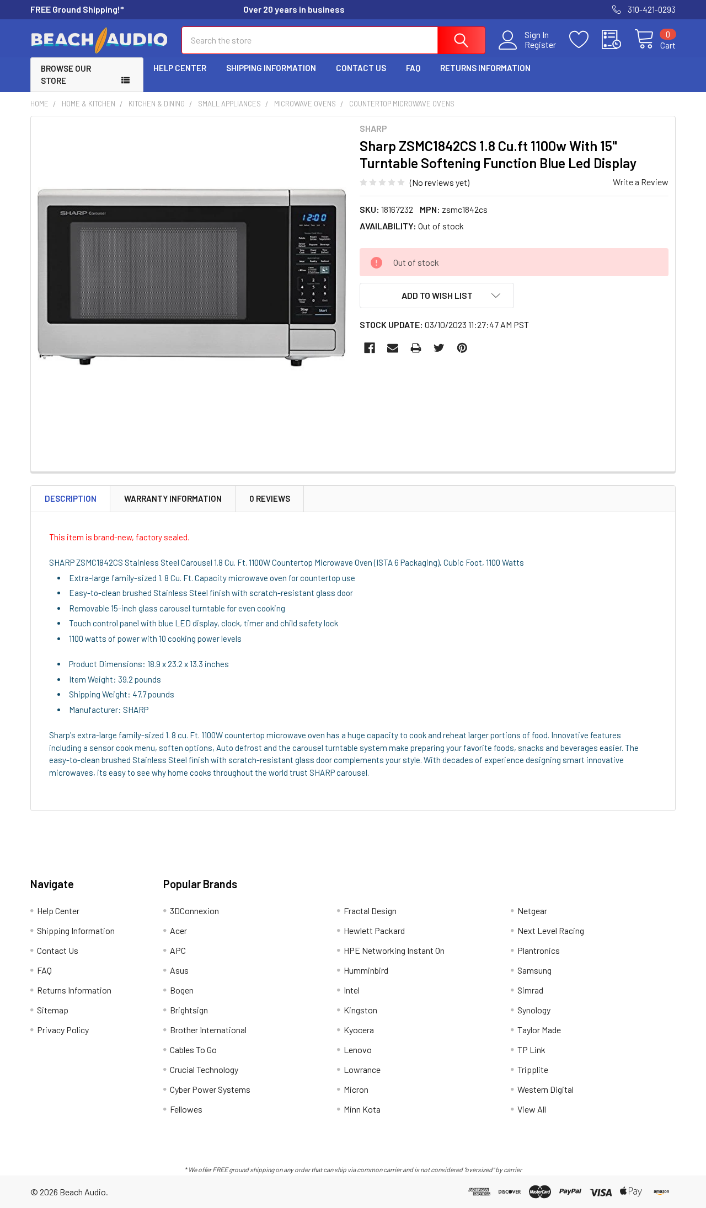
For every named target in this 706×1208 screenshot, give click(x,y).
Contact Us (361, 68)
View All (531, 1109)
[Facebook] (369, 348)
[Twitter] (439, 348)
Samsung (534, 970)
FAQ (413, 68)
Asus (179, 970)
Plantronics (538, 950)
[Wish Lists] (585, 39)
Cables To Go (193, 1049)
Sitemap (52, 1010)
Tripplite (532, 1069)
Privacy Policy (63, 1029)
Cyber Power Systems (210, 1089)
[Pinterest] (462, 348)
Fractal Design (370, 910)
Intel (352, 990)
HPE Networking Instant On (394, 950)
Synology (533, 1010)
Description (71, 498)
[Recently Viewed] (618, 39)
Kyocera (359, 1029)
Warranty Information (173, 498)
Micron (356, 1089)
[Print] (416, 348)
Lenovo (358, 1049)
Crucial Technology (204, 1069)
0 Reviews (269, 498)
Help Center (179, 68)
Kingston (360, 1010)
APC (178, 950)
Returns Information (485, 68)
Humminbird (366, 970)
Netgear (532, 910)
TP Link (531, 1049)
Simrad (530, 990)
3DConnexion (194, 910)
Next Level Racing (550, 930)
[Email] (393, 348)
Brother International (208, 1029)
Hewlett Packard (374, 930)
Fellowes (186, 1109)
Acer (178, 930)
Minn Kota (362, 1109)
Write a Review (640, 181)
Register (540, 45)
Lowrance (362, 1069)
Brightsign (189, 1010)
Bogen (182, 990)
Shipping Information (271, 68)
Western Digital (545, 1089)
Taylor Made (539, 1029)
